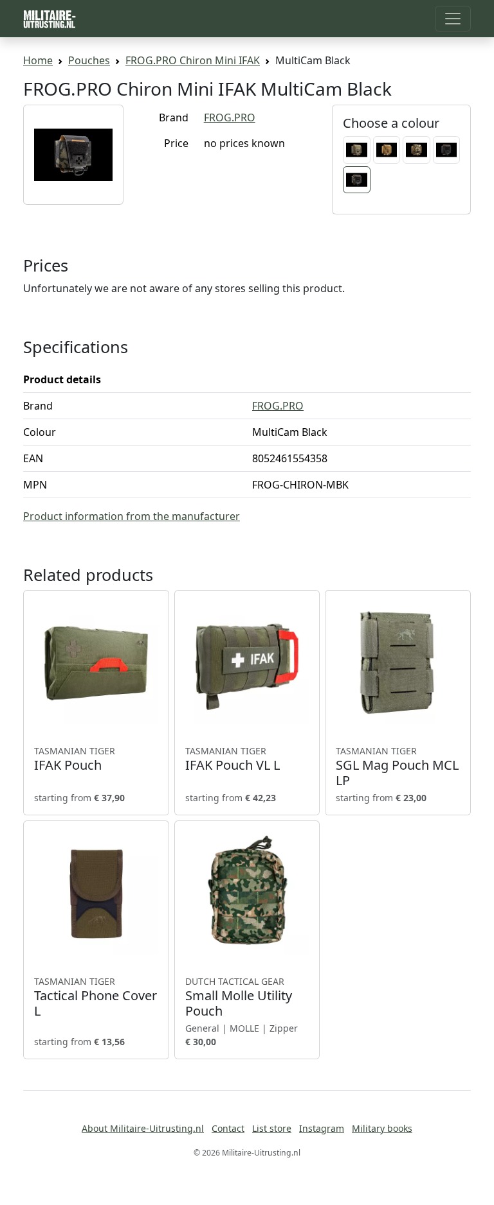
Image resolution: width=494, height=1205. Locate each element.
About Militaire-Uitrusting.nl (143, 1128)
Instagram (321, 1128)
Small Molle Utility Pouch (238, 997)
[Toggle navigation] (453, 18)
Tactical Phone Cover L (95, 997)
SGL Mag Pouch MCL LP (397, 766)
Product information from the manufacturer (131, 516)
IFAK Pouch (74, 759)
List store (271, 1128)
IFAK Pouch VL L (232, 759)
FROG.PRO (229, 117)
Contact (228, 1128)
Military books (382, 1128)
